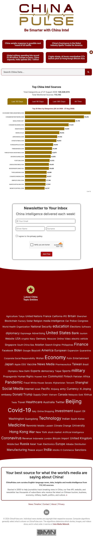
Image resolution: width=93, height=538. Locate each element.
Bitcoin (56, 438)
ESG (23, 364)
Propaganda (10, 376)
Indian (66, 418)
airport (39, 450)
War (32, 432)
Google (27, 350)
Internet (29, 388)
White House (37, 382)
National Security (41, 326)
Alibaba (70, 444)
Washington (16, 418)
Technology (50, 418)
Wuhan (40, 358)
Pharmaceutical (63, 364)
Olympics (13, 371)
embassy (6, 394)
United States (58, 332)
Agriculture (12, 316)
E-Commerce (67, 450)
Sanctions (80, 449)
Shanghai (81, 382)
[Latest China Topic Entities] (31, 290)
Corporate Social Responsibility (19, 358)
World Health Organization (16, 326)
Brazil (86, 364)
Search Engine (53, 344)
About (53, 504)
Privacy (61, 504)
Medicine (16, 425)
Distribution (80, 444)
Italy (34, 411)
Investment (64, 411)
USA (18, 338)
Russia (24, 444)
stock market (55, 432)
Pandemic (14, 382)
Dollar (30, 321)
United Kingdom (81, 438)
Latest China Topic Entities (30, 298)
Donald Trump (22, 394)
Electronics (49, 444)
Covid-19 (19, 410)
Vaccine (31, 364)
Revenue (27, 438)
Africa (86, 376)
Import (65, 438)
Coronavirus (11, 438)
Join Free (46, 254)
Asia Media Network (61, 524)
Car (67, 321)
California (57, 316)
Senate (48, 383)
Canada (62, 394)
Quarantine (85, 350)
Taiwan (77, 364)
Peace (31, 449)
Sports (66, 371)
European (60, 350)
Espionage (26, 333)
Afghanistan (59, 382)
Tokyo (21, 316)
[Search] (88, 72)
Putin (69, 358)
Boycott (35, 350)
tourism (83, 333)
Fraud (27, 382)
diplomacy (13, 333)
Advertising (38, 333)
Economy (55, 357)
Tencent (70, 382)
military (78, 370)
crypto (25, 338)
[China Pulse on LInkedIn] (46, 512)
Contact (46, 504)
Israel (37, 389)
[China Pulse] (46, 14)
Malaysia (73, 394)
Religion (38, 320)
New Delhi (24, 371)
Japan (9, 364)
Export (77, 411)
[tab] (17, 101)
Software (86, 326)
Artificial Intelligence (73, 432)
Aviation (39, 344)
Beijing (74, 401)
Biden (18, 350)
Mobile (41, 425)
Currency (73, 388)
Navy (32, 338)
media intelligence (53, 320)
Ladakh (49, 425)
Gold (80, 394)
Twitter (60, 402)
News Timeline (34, 504)
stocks (56, 450)
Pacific (45, 388)
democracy (47, 370)
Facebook (7, 350)
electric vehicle (80, 338)
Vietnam (53, 394)
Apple (18, 364)
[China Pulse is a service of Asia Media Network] (46, 532)
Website (9, 338)
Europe (60, 444)
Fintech (68, 376)
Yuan (39, 444)
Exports (35, 371)
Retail (33, 444)
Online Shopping (45, 411)
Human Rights (26, 376)
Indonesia (38, 438)
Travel (21, 402)
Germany (41, 338)
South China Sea (25, 345)
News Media (46, 364)
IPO (65, 316)
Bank (75, 333)
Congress (83, 320)
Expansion (73, 350)
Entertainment (81, 358)
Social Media (13, 388)
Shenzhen (82, 316)
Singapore (10, 344)
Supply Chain (40, 394)
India (48, 449)
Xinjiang (55, 389)
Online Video (64, 338)
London (48, 438)
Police (73, 320)
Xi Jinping (85, 388)
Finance (81, 344)
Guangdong (31, 418)
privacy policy (36, 236)
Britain (72, 316)
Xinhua (88, 394)
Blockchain (11, 320)
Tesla (14, 402)
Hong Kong (18, 432)
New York (41, 432)
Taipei (58, 371)
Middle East (13, 444)
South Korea (77, 418)
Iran (45, 376)
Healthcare (34, 402)
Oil (83, 411)
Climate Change (62, 425)
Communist (55, 376)
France (47, 316)
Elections (75, 326)
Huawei (38, 376)
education (61, 326)
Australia (49, 402)
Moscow (51, 338)
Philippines (67, 344)
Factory (22, 321)
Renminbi (31, 425)
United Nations (33, 316)
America (47, 350)
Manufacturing (17, 449)
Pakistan (77, 376)
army (63, 388)
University (78, 425)
